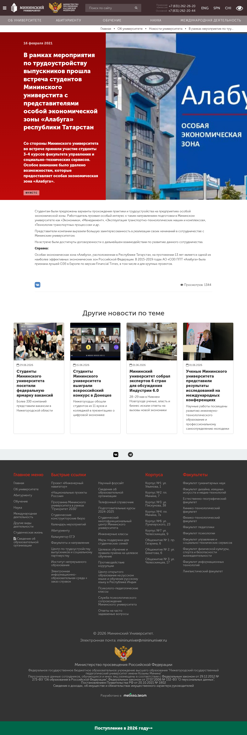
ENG (205, 8)
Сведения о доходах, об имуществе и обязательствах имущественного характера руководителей (123, 686)
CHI (228, 8)
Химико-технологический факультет (201, 509)
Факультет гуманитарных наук (204, 483)
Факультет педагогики (198, 527)
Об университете (24, 20)
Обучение (112, 20)
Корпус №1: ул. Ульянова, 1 (156, 484)
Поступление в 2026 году (121, 728)
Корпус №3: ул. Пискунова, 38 (156, 503)
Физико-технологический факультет (201, 519)
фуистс (31, 192)
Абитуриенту (68, 20)
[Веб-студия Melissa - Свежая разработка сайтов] (134, 695)
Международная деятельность (211, 20)
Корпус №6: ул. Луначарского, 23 (157, 522)
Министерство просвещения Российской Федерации (123, 664)
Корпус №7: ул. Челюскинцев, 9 (156, 532)
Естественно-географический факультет (204, 500)
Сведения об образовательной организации (26, 542)
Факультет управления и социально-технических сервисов (207, 541)
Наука (156, 20)
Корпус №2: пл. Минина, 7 (156, 494)
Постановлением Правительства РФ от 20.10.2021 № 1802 (123, 682)
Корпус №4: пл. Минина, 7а (156, 513)
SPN (216, 8)
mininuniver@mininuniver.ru (142, 640)
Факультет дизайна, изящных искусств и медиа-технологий (204, 491)
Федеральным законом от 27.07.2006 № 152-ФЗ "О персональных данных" (161, 679)
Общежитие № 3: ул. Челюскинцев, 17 (160, 560)
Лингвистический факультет (203, 571)
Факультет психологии (199, 533)
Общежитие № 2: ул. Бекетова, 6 (160, 551)
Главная (19, 483)
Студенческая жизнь (28, 532)
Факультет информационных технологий (203, 563)
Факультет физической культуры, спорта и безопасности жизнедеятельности (206, 552)
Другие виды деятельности (23, 524)
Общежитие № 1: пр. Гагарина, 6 (160, 541)
